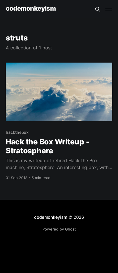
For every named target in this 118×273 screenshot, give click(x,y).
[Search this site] (97, 9)
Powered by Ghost (59, 229)
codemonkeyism (31, 8)
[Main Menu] (109, 9)
